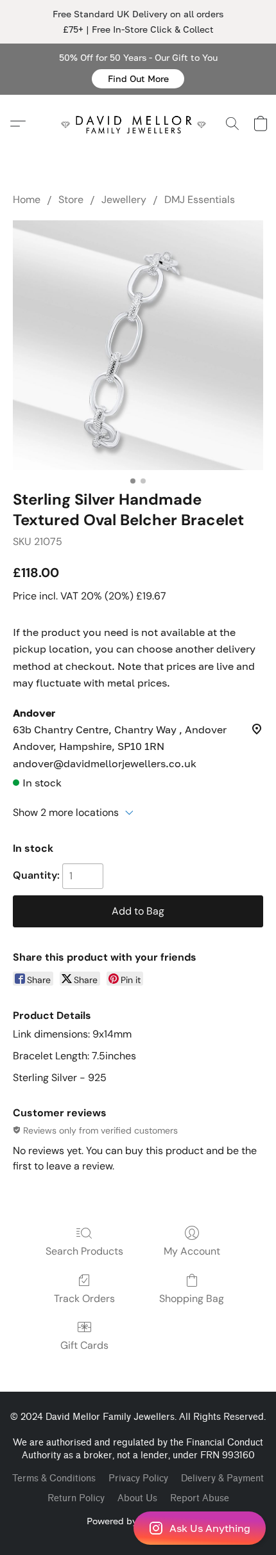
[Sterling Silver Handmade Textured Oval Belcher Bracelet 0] (138, 345)
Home (26, 199)
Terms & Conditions (54, 1478)
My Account (192, 1251)
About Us (137, 1498)
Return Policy (76, 1498)
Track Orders (84, 1298)
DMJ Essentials (199, 199)
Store (70, 199)
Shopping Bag (191, 1298)
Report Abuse (199, 1498)
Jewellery (123, 199)
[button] (138, 78)
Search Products (84, 1251)
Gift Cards (84, 1345)
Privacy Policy (138, 1478)
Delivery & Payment (222, 1478)
